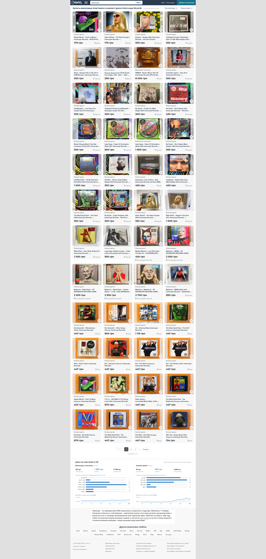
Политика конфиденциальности (146, 546)
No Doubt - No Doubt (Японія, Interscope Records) (84, 436)
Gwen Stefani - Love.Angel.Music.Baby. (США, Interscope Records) (146, 401)
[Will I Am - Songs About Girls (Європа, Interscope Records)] (179, 419)
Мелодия (168, 535)
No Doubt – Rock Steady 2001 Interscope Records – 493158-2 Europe (177, 110)
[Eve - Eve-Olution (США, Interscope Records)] (179, 348)
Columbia (123, 531)
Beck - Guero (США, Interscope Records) (85, 364)
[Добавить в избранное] (99, 30)
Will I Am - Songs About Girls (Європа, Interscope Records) (177, 436)
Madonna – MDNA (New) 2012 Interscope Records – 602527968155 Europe (179, 291)
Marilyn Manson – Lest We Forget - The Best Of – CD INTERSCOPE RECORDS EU (147, 253)
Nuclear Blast (98, 535)
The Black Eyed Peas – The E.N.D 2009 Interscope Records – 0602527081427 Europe (86, 217)
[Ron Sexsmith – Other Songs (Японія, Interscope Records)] (117, 312)
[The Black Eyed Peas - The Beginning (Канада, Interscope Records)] (179, 384)
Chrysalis (113, 531)
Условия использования (143, 543)
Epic (161, 531)
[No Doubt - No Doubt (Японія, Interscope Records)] (86, 419)
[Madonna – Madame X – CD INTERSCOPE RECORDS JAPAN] (148, 274)
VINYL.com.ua (85, 543)
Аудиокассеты (109, 549)
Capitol (93, 531)
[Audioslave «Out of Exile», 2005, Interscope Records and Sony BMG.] (148, 164)
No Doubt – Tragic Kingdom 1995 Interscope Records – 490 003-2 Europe (116, 217)
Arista (78, 531)
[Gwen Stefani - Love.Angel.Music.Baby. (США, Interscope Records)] (148, 384)
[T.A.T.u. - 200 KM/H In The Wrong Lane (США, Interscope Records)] (117, 383)
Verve (145, 535)
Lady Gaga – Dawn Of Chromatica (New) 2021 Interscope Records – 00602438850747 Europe (117, 146)
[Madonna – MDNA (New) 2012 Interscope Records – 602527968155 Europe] (179, 274)
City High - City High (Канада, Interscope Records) (145, 436)
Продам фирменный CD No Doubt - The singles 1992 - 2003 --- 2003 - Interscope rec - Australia (117, 75)
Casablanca (103, 531)
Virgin (152, 535)
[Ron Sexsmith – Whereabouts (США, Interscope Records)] (86, 312)
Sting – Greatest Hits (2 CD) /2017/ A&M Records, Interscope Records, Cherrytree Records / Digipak (86, 75)
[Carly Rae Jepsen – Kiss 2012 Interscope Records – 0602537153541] (179, 57)
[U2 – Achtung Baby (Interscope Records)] (148, 312)
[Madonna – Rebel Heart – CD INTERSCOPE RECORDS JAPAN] (86, 274)
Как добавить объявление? (175, 546)
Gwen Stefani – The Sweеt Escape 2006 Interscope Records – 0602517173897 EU (147, 217)
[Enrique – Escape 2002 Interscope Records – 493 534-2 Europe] (148, 21)
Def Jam (139, 531)
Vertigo (137, 535)
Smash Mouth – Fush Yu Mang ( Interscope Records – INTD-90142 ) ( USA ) (87, 39)
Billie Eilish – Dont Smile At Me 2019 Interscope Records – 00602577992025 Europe (87, 253)
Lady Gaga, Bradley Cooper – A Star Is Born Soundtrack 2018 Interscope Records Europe (117, 253)
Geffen (168, 531)
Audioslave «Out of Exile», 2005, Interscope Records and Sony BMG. (148, 181)
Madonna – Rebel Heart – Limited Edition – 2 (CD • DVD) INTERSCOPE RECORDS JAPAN (117, 291)
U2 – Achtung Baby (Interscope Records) (146, 329)
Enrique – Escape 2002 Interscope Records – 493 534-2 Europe (147, 38)
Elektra (148, 531)
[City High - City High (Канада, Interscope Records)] (148, 419)
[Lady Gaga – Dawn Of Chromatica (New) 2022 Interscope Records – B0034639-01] (148, 128)
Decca (131, 531)
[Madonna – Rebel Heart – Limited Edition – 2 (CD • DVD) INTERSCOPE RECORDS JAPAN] (117, 274)
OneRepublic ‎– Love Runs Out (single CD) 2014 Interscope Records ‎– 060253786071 (85, 110)
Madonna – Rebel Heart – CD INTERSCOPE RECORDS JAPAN (85, 290)
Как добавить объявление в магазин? (179, 551)
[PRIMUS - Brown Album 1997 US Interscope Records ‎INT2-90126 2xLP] (148, 57)
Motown (187, 531)
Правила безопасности (143, 549)
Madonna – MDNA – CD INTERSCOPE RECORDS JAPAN (177, 252)
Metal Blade (177, 531)
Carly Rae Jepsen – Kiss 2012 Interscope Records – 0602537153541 (176, 75)
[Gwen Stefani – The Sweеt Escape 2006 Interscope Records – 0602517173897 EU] (148, 200)
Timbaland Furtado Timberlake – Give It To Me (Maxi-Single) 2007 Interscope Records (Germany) (177, 39)
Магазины (108, 551)
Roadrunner (128, 535)
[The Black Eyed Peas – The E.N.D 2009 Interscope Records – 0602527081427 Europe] (86, 200)
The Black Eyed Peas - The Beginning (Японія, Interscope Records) (115, 437)
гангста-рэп (144, 518)
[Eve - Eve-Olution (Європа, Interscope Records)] (148, 348)
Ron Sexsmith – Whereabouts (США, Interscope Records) (84, 329)
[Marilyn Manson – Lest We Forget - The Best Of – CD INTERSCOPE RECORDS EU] (148, 236)
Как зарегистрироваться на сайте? (178, 543)
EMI (155, 531)
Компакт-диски (142, 465)
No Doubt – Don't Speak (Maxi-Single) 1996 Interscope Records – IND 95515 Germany (178, 146)
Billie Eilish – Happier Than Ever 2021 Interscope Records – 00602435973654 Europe (177, 217)
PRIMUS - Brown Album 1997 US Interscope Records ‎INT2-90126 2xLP (146, 75)
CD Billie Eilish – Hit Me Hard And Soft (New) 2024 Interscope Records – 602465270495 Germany (87, 182)
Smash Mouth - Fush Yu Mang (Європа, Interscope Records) (84, 400)
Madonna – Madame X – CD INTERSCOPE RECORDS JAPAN (146, 290)
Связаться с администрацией (145, 551)
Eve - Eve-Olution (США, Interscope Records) (178, 364)
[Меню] (86, 2)
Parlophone (110, 535)
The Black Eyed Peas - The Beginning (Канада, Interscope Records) (177, 401)
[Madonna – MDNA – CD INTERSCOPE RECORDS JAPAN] (179, 236)
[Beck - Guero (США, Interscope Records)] (86, 348)
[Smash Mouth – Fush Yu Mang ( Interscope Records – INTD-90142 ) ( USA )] (86, 22)
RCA (119, 535)
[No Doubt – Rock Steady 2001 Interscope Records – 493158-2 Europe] (179, 93)
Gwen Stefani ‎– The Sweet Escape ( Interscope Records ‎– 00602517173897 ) (117, 39)
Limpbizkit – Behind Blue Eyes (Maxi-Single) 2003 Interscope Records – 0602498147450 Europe (178, 182)
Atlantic (85, 531)
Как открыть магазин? (174, 549)
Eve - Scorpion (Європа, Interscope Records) (117, 364)
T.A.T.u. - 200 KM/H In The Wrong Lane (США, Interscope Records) (116, 400)
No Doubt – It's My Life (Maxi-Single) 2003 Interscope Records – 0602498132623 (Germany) (147, 110)
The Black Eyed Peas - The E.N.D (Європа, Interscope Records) (177, 329)
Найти (139, 3)
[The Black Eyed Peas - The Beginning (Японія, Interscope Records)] (117, 419)
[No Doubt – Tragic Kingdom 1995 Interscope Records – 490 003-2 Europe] (117, 200)
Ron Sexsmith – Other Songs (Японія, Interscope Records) (115, 329)
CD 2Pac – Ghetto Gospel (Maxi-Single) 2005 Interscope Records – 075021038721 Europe (117, 182)
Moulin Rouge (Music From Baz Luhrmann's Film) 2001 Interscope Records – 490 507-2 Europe (86, 146)
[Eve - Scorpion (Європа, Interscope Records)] (117, 348)
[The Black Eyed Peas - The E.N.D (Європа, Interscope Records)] (179, 312)
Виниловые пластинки (84, 465)
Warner (159, 535)
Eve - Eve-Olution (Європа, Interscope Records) (145, 364)
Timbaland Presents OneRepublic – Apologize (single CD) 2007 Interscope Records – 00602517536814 (117, 111)
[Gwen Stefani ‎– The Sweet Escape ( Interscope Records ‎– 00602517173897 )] (117, 21)
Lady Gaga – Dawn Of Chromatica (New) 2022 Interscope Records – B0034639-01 (147, 146)
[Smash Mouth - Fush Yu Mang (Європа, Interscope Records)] (86, 383)
